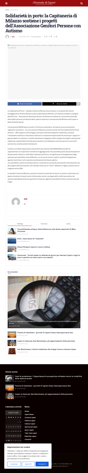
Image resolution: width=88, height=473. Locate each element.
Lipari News (29, 414)
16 (20, 431)
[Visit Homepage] (44, 3)
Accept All (42, 464)
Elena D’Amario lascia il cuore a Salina (33, 247)
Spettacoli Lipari (31, 427)
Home (7, 10)
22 (18, 436)
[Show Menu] (6, 3)
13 (13, 431)
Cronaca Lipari (30, 417)
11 (9, 431)
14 (15, 431)
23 (20, 436)
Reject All (28, 464)
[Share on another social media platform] (78, 104)
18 (9, 436)
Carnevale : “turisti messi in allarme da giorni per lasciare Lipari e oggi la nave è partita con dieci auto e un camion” (48, 256)
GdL (13, 37)
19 (11, 436)
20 (13, 436)
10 (6, 431)
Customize (14, 464)
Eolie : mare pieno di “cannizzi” (30, 239)
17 (6, 436)
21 (15, 436)
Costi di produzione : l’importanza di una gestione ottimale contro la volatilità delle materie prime (43, 322)
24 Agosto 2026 (23, 335)
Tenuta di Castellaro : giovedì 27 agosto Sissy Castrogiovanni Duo (45, 332)
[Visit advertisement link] (44, 190)
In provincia (14, 10)
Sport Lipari (29, 430)
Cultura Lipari (30, 424)
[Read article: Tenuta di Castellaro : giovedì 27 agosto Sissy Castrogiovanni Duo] (12, 334)
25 (9, 440)
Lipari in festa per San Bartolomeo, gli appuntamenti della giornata (46, 341)
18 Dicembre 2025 (24, 37)
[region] (28, 456)
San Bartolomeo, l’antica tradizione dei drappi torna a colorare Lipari (46, 349)
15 (18, 431)
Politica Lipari (30, 421)
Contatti (28, 439)
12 (11, 431)
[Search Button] (81, 3)
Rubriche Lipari (30, 436)
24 (6, 440)
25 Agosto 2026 (15, 326)
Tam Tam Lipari (31, 433)
